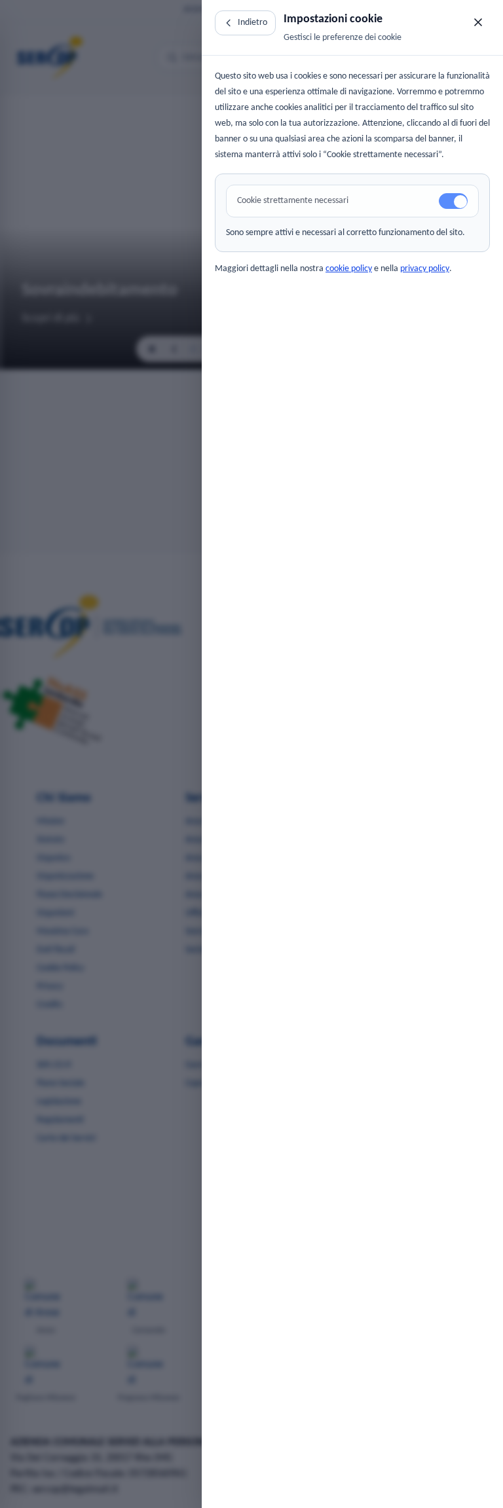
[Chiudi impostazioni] (478, 22)
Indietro (252, 23)
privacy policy (424, 269)
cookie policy (349, 269)
